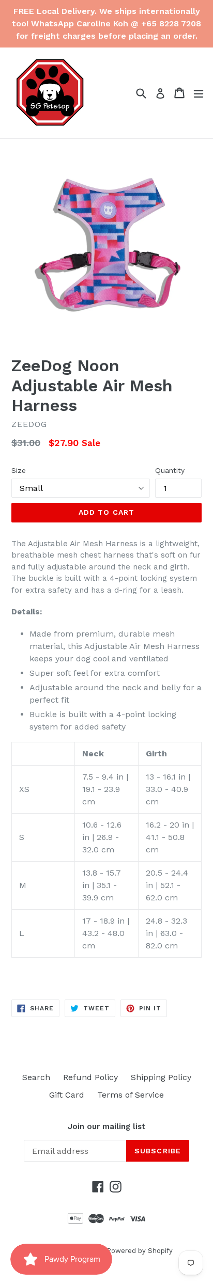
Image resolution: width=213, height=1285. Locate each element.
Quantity (170, 470)
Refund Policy (90, 1077)
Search (36, 1077)
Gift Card (66, 1095)
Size (18, 470)
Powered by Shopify (139, 1251)
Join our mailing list (106, 1126)
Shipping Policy (161, 1077)
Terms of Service (130, 1095)
